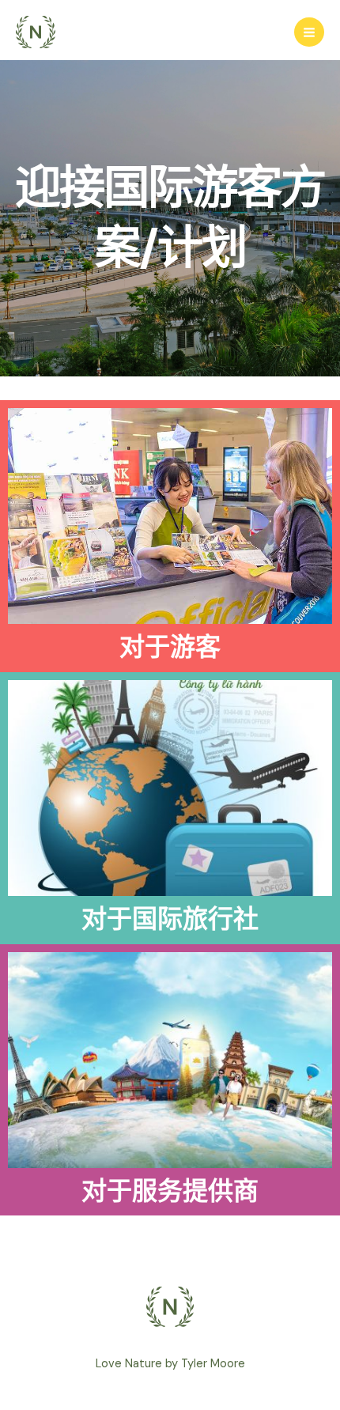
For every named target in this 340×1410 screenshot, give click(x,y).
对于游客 (170, 646)
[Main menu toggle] (309, 32)
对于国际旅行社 (170, 919)
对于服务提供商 (170, 1191)
